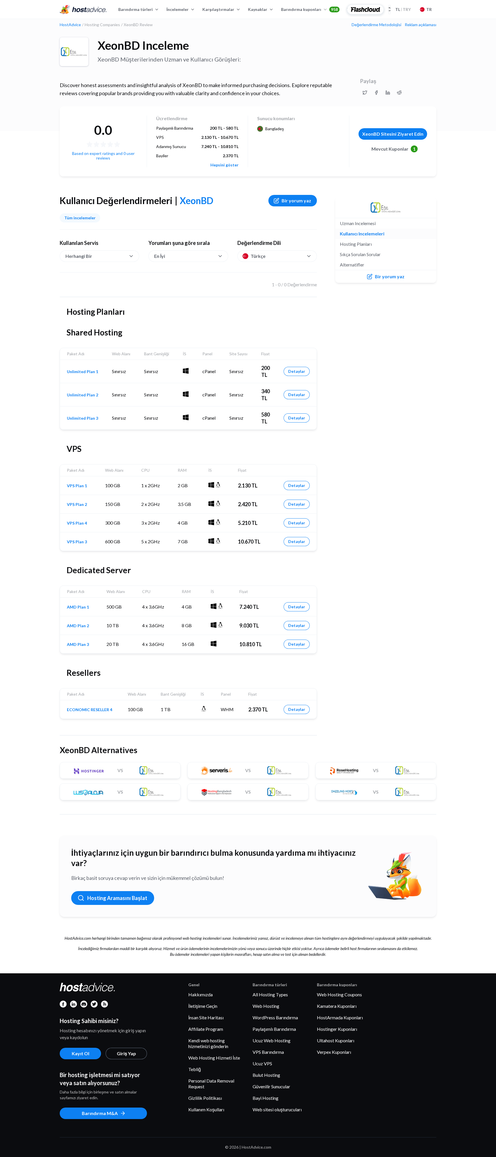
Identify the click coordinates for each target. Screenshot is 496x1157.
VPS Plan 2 (77, 504)
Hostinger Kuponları (337, 1029)
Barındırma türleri (135, 9)
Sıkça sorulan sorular (360, 254)
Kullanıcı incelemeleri (362, 233)
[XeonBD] (74, 51)
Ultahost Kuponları (335, 1040)
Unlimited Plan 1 (82, 371)
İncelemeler (177, 9)
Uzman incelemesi (358, 223)
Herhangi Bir (78, 256)
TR (429, 9)
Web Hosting (266, 1006)
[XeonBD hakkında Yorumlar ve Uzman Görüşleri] (364, 92)
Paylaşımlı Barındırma (274, 1029)
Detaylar (296, 371)
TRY (403, 9)
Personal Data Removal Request (211, 1083)
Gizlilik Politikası (205, 1098)
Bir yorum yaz (296, 200)
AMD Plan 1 (78, 607)
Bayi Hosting (265, 1098)
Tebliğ (194, 1069)
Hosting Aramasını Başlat (117, 898)
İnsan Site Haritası (206, 1017)
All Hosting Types (270, 994)
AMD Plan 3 (78, 644)
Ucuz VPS (262, 1063)
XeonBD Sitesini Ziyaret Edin (392, 134)
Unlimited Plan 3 (82, 418)
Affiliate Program (205, 1029)
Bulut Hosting (266, 1075)
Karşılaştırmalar (218, 9)
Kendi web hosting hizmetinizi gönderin (208, 1043)
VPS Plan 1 (77, 485)
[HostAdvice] (83, 9)
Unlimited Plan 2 (82, 395)
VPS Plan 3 (77, 542)
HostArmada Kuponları (340, 1017)
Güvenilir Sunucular (271, 1086)
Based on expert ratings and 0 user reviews (103, 155)
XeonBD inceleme (143, 45)
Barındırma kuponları (309, 9)
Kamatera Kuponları (336, 1006)
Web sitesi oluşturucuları (277, 1109)
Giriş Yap (126, 1053)
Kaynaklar (257, 9)
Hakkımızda (200, 994)
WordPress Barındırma (275, 1017)
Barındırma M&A (100, 1113)
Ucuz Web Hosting (271, 1040)
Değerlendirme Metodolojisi (376, 24)
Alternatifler (352, 264)
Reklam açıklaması (420, 24)
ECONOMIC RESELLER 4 (89, 709)
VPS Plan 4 (77, 523)
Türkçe (258, 256)
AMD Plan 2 (78, 625)
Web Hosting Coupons (339, 994)
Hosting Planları (356, 244)
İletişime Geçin (202, 1006)
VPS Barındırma (268, 1052)
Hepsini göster (224, 165)
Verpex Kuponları (334, 1052)
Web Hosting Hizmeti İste (214, 1057)
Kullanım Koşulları (206, 1109)
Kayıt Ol (80, 1053)
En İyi (159, 256)
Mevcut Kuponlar (393, 148)
